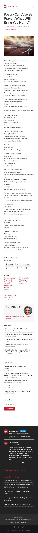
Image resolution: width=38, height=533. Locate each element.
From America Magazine (14, 470)
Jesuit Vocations (18, 517)
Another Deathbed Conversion (13, 386)
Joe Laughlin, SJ (19, 331)
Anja (11, 257)
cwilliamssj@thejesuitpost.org (15, 316)
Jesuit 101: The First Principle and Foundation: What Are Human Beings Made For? (19, 351)
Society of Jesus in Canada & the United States (18, 519)
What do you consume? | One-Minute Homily (17, 480)
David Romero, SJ (10, 336)
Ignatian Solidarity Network (18, 522)
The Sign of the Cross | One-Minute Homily (17, 391)
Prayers (6, 29)
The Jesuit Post (13, 442)
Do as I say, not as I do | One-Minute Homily (17, 504)
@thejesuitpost (12, 444)
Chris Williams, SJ (11, 26)
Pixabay (15, 257)
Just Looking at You (10, 295)
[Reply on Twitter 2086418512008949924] (9, 462)
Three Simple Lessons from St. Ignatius (15, 380)
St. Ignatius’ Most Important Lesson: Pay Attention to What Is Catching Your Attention (18, 374)
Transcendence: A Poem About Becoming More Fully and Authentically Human (9, 282)
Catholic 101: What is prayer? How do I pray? (18, 334)
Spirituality (12, 29)
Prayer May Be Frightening (24, 279)
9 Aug (18, 444)
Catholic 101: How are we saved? (15, 344)
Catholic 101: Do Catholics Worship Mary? (18, 339)
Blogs (27, 26)
